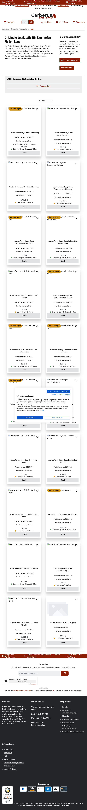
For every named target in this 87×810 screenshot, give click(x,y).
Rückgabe (65, 716)
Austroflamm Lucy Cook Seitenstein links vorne (62, 351)
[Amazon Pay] (32, 789)
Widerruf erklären (10, 769)
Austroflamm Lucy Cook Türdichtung (24, 133)
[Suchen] (31, 22)
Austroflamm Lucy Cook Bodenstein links (24, 461)
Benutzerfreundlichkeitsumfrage (73, 731)
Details (24, 153)
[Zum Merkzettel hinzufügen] (37, 109)
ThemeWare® (64, 805)
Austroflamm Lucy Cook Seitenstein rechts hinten (62, 242)
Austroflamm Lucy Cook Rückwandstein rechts (63, 296)
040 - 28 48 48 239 (22, 6)
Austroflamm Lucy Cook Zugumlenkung (63, 134)
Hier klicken (22, 681)
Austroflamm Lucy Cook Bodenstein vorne (24, 515)
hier (43, 410)
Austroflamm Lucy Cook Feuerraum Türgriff (24, 624)
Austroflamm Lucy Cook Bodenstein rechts (62, 461)
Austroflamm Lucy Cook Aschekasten (63, 514)
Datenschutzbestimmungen (22, 690)
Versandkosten (38, 803)
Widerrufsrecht (9, 759)
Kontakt (65, 707)
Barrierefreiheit (9, 766)
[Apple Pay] (56, 789)
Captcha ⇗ (32, 684)
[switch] (7, 801)
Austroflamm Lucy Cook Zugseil (63, 623)
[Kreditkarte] (63, 789)
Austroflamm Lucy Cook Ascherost (24, 568)
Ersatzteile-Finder (68, 723)
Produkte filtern (45, 86)
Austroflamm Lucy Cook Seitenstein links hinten (24, 351)
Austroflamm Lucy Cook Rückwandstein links (24, 242)
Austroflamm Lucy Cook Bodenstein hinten (24, 296)
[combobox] (25, 22)
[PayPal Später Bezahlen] (23, 789)
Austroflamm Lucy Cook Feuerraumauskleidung (63, 188)
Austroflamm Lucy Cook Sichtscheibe (24, 187)
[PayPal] (48, 789)
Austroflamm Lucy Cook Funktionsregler (63, 570)
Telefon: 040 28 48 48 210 (70, 60)
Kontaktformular (63, 6)
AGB (53, 690)
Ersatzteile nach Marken (70, 719)
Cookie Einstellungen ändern (14, 763)
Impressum (8, 753)
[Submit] (65, 673)
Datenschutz (8, 749)
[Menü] (11, 787)
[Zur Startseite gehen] (43, 16)
